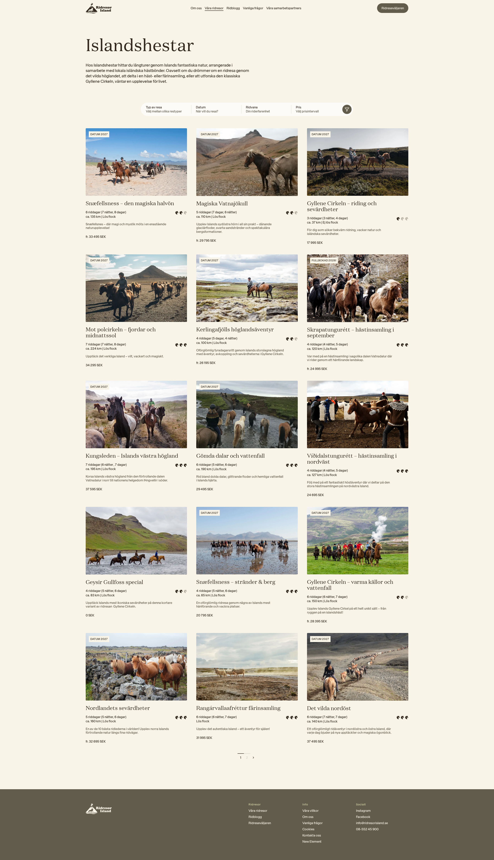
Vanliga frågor (253, 8)
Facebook (363, 817)
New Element (311, 841)
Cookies (308, 829)
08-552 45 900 (367, 829)
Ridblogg (233, 8)
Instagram (363, 811)
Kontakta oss (311, 835)
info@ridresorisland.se (372, 823)
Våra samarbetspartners (283, 8)
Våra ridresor (214, 8)
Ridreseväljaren (260, 823)
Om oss (196, 8)
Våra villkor (310, 811)
